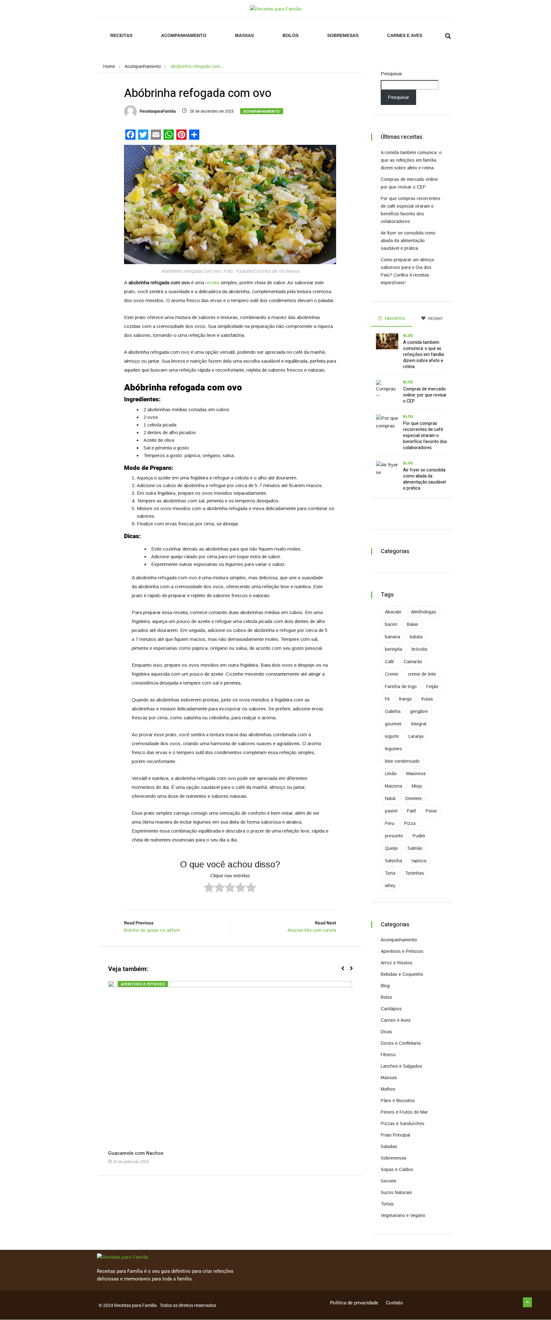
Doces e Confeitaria (401, 1043)
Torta (390, 873)
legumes (393, 748)
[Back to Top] (527, 1302)
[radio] (209, 888)
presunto (394, 835)
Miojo (417, 786)
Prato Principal (395, 1135)
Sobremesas (342, 35)
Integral (418, 723)
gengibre (419, 711)
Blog (408, 335)
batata (416, 636)
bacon (391, 624)
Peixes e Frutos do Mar (404, 1112)
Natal (390, 798)
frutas (427, 698)
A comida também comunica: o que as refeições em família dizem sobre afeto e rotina (411, 160)
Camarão (413, 661)
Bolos (290, 35)
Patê (411, 810)
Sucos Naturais (396, 1192)
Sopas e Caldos (397, 1169)
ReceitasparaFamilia (157, 111)
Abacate (393, 611)
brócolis (420, 649)
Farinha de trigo (401, 686)
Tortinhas (414, 873)
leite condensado (402, 761)
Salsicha (393, 860)
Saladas (389, 1146)
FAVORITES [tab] (394, 318)
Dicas (386, 1031)
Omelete (413, 798)
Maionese (416, 773)
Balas (412, 624)
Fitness (388, 1054)
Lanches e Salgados (401, 1066)
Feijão (432, 686)
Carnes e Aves (404, 35)
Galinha (392, 711)
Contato (394, 1303)
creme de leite (422, 674)
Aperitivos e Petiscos (143, 984)
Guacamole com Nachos (135, 1153)
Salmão (415, 848)
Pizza (409, 823)
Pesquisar (391, 73)
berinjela (393, 649)
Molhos (388, 1089)
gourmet (393, 723)
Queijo (391, 848)
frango (405, 698)
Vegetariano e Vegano (403, 1215)
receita (212, 282)
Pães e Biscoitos (398, 1100)
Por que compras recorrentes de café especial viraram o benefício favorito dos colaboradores (425, 435)
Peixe (431, 810)
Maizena (393, 786)
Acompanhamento (183, 35)
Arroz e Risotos (397, 962)
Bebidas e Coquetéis (402, 974)
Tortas (387, 1203)
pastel (391, 810)
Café (389, 661)
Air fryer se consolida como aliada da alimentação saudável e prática (408, 240)
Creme (391, 674)
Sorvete (388, 1180)
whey (390, 885)
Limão (391, 773)
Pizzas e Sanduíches (402, 1123)
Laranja (415, 736)
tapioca (419, 860)
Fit (387, 698)
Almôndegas (423, 611)
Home (109, 66)
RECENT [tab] (435, 318)
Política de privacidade (354, 1303)
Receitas (121, 35)
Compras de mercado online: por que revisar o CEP (425, 395)
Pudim (419, 835)
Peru (389, 823)
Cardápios (391, 1008)
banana (392, 636)
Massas (244, 35)
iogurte (392, 736)
